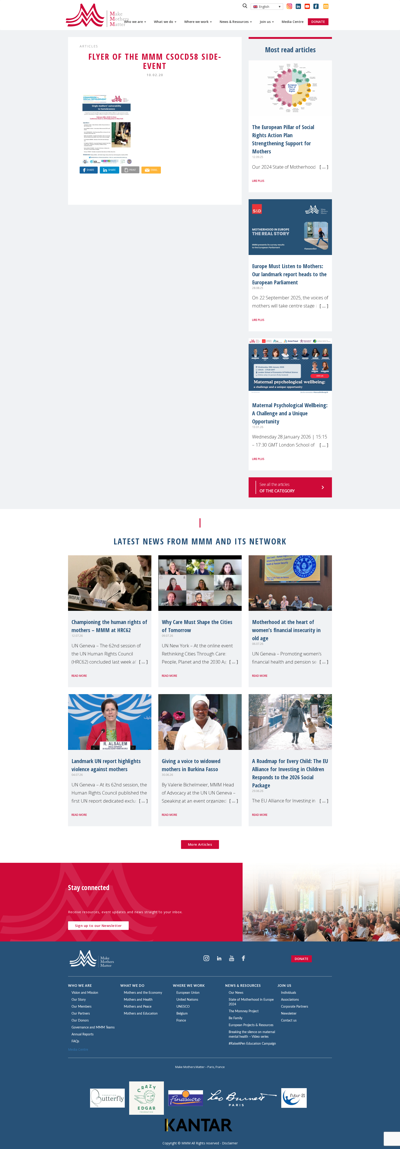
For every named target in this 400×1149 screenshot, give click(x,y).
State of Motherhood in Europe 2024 (251, 1002)
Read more (79, 676)
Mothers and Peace (137, 1006)
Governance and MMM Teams (93, 1027)
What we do (164, 21)
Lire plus (258, 181)
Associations (290, 999)
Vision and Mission (85, 992)
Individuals (288, 992)
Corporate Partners (294, 1006)
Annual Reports (83, 1034)
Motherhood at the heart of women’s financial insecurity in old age (286, 630)
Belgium (182, 1013)
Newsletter (289, 1013)
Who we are (134, 21)
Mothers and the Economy (143, 992)
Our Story (79, 999)
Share (90, 169)
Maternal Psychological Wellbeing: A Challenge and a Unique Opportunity (290, 413)
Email (154, 169)
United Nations (187, 999)
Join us (266, 21)
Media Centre (292, 21)
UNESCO (183, 1006)
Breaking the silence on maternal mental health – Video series (252, 1034)
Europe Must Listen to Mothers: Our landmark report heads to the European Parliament (289, 274)
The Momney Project (244, 1011)
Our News (236, 992)
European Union (188, 992)
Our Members (81, 1006)
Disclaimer (230, 1143)
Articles (89, 46)
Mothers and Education (141, 1013)
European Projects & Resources (251, 1025)
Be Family (235, 1018)
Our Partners (81, 1013)
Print (132, 169)
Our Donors (80, 1020)
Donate (301, 958)
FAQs (75, 1041)
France (181, 1020)
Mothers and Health (138, 999)
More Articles (200, 844)
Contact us (289, 1020)
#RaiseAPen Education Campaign (252, 1043)
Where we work (196, 21)
